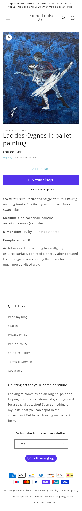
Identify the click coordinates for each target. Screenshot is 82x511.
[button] (8, 17)
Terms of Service (20, 362)
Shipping (7, 157)
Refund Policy (18, 344)
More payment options (41, 189)
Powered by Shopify (46, 490)
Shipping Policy (19, 353)
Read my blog (17, 317)
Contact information (43, 502)
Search (13, 326)
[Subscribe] (63, 444)
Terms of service (42, 496)
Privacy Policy (17, 335)
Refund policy (70, 490)
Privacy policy (20, 496)
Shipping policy (65, 496)
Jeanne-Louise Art (23, 490)
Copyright (15, 370)
